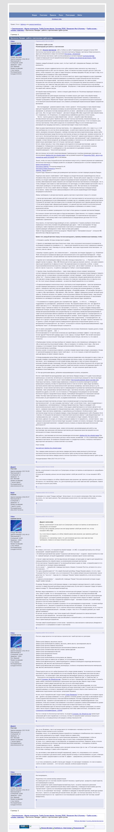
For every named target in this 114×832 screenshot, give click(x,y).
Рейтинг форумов (79, 821)
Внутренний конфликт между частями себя (85, 380)
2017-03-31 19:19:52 (48, 492)
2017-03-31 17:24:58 (48, 466)
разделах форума (88, 56)
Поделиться (39, 41)
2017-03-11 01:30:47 (48, 41)
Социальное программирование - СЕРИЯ (49, 710)
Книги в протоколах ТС (43, 164)
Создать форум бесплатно (94, 821)
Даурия (13, 467)
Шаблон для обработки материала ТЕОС (83, 58)
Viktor (13, 41)
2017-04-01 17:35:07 (48, 726)
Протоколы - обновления (72, 54)
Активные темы (57, 19)
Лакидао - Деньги (41, 170)
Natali (12, 493)
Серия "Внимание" (71, 694)
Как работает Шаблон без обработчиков (48, 448)
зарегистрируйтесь (35, 24)
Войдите (23, 24)
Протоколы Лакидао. (42, 166)
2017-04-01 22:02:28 (48, 772)
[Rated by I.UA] (34, 828)
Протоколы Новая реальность (45, 168)
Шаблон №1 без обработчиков (55, 155)
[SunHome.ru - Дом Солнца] (62, 828)
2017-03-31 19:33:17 (48, 516)
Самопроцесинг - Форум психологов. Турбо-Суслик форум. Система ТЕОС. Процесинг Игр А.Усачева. (48, 28)
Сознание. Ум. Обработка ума (51, 679)
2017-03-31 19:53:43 (48, 632)
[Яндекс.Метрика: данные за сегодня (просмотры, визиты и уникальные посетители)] (46, 828)
